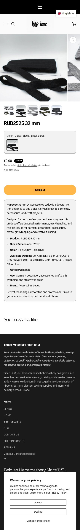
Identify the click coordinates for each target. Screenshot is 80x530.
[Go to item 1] (9, 111)
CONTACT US (11, 434)
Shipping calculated (27, 165)
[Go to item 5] (56, 111)
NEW (6, 428)
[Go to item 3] (33, 111)
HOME (7, 415)
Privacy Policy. (59, 492)
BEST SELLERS (12, 421)
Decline (38, 511)
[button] (66, 13)
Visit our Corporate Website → (19, 455)
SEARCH (9, 408)
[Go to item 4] (44, 111)
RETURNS (9, 447)
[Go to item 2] (21, 111)
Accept (38, 502)
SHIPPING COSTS (14, 441)
